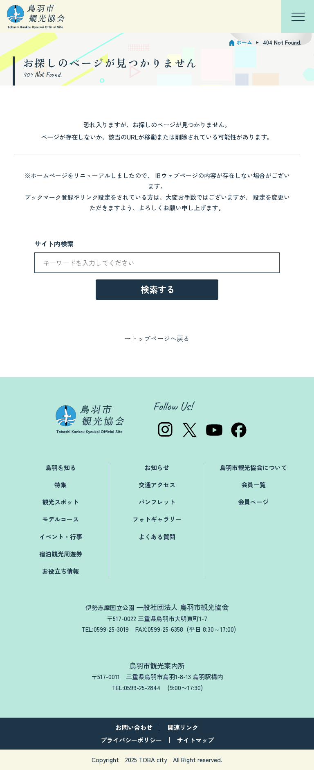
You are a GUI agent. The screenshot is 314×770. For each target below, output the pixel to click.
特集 (60, 484)
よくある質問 (157, 536)
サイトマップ (195, 740)
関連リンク (183, 727)
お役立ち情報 (60, 571)
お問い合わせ (134, 727)
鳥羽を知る (60, 467)
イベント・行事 (60, 536)
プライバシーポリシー (131, 740)
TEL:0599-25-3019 (105, 629)
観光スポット (60, 502)
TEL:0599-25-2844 (136, 687)
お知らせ (157, 467)
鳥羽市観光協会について (253, 467)
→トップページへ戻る (157, 338)
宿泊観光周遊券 (60, 553)
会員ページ (253, 502)
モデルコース (60, 519)
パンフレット (157, 502)
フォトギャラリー (157, 519)
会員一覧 (253, 484)
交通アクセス (157, 484)
